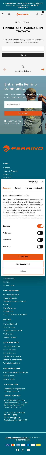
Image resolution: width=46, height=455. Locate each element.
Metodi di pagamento (12, 360)
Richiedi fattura (9, 353)
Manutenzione (9, 308)
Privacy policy (9, 376)
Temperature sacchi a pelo (14, 301)
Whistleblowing (10, 337)
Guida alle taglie (10, 298)
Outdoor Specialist (11, 295)
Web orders (8, 334)
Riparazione (8, 311)
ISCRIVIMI (22, 113)
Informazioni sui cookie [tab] (34, 188)
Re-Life (6, 282)
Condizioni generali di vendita (15, 372)
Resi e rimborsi (9, 350)
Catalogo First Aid (11, 391)
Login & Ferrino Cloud (12, 331)
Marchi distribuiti (10, 324)
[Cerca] (9, 14)
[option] (23, 69)
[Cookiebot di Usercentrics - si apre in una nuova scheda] (28, 181)
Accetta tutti (23, 257)
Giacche (6, 168)
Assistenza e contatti (12, 356)
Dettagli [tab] (18, 188)
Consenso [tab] (7, 188)
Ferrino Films (8, 285)
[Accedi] (37, 14)
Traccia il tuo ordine (11, 346)
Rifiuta (23, 271)
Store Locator (9, 327)
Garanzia (6, 305)
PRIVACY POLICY (24, 124)
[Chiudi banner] (42, 182)
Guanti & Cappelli (10, 171)
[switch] (40, 233)
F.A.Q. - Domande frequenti (15, 314)
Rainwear (7, 178)
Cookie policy (9, 379)
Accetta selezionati (23, 264)
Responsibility (9, 279)
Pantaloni (7, 174)
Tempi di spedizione (11, 363)
